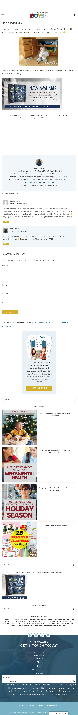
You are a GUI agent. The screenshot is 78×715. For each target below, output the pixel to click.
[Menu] (2, 15)
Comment (6, 265)
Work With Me (39, 670)
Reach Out (39, 652)
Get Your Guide (39, 388)
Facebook (38, 182)
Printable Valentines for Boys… (55, 525)
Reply (6, 221)
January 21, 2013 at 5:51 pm (18, 231)
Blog (39, 662)
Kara (12, 229)
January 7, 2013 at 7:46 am (18, 203)
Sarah (13, 201)
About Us (39, 658)
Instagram (50, 182)
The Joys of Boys (39, 15)
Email (5, 294)
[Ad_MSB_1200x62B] (32, 109)
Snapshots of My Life (39, 118)
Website (5, 303)
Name (5, 285)
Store (39, 666)
